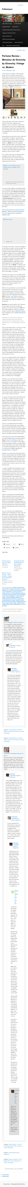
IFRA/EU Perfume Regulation (8, 39)
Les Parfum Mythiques (11, 597)
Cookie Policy (5, 1176)
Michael (16, 891)
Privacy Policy (5, 1174)
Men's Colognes (10, 589)
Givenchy (4, 589)
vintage (7, 603)
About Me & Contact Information (13, 45)
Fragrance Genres (6, 26)
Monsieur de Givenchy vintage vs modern (15, 600)
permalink (4, 605)
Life (3, 45)
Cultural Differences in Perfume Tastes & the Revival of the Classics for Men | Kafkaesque (14, 739)
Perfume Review (18, 589)
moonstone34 (7, 753)
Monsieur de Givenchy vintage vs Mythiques (12, 601)
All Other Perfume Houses (18, 587)
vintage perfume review (7, 604)
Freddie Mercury (9, 591)
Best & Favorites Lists (7, 36)
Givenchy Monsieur (12, 594)
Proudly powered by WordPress (18, 1184)
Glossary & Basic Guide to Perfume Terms (11, 29)
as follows (14, 331)
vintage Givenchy (20, 603)
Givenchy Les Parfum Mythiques (13, 593)
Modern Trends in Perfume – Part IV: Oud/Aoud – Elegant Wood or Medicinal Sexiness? (7, 576)
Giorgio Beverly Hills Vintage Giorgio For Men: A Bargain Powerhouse (19, 563)
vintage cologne (12, 603)
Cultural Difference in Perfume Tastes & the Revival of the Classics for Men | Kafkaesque (14, 731)
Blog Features (15, 26)
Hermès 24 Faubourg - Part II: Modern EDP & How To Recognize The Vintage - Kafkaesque (13, 1160)
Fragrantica (15, 294)
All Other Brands (17, 23)
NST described (20, 312)
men (4, 213)
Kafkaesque (7, 9)
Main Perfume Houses (7, 23)
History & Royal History (7, 42)
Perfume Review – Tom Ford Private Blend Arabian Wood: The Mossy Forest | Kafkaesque (13, 1146)
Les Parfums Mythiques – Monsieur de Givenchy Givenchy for (13, 211)
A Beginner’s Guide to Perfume (9, 33)
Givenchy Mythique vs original (12, 596)
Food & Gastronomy (18, 42)
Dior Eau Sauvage (16, 590)
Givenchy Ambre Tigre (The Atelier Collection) (6, 562)
